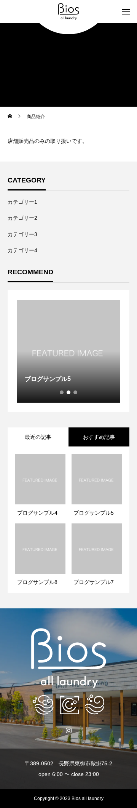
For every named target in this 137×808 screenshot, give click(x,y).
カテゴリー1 (22, 202)
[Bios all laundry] (68, 11)
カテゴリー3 (22, 234)
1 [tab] (62, 392)
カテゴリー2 (22, 218)
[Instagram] (68, 729)
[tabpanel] (68, 351)
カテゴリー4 (22, 250)
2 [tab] (69, 392)
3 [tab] (75, 392)
